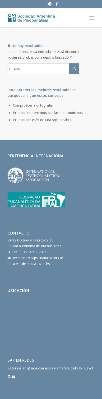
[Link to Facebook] (56, 4)
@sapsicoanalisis (40, 368)
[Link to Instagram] (49, 4)
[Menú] (91, 18)
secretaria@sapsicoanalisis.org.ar (37, 258)
